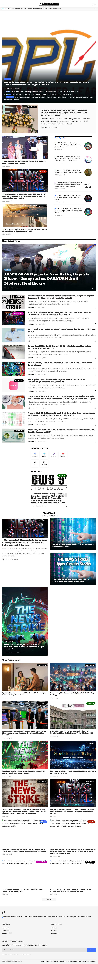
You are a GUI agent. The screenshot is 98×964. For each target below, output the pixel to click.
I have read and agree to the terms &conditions (17, 954)
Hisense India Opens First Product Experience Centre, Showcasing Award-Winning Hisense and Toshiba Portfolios (24, 733)
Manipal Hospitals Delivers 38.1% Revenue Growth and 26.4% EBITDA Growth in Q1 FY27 (42, 94)
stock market (18, 347)
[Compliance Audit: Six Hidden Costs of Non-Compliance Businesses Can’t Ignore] (88, 198)
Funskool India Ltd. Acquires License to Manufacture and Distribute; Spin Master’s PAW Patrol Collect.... (68, 184)
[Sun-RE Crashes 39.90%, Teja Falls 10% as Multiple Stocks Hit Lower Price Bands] (88, 212)
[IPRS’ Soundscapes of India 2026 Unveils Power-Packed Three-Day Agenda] (25, 873)
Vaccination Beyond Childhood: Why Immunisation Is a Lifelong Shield (61, 330)
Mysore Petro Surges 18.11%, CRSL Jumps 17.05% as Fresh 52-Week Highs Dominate (24, 646)
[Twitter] (44, 455)
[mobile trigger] (3, 4)
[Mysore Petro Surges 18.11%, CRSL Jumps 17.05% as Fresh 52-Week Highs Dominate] (25, 621)
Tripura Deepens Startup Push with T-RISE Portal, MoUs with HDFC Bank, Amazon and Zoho (70, 890)
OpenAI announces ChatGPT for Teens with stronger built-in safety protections (24, 694)
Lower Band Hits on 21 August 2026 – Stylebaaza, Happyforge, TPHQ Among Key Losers (60, 347)
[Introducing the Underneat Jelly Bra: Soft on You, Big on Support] (73, 677)
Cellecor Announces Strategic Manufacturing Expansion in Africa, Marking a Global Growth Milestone (36, 8)
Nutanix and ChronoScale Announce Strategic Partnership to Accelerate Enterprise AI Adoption (24, 542)
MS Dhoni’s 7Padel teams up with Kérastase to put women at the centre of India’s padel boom (44, 92)
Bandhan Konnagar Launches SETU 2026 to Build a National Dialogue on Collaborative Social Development (64, 112)
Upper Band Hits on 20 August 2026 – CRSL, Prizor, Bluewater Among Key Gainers (70, 580)
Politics (42, 171)
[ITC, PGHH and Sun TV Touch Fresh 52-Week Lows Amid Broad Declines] (73, 534)
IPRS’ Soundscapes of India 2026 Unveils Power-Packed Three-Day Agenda (22, 890)
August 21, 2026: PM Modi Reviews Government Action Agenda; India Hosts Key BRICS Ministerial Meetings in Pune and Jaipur (61, 397)
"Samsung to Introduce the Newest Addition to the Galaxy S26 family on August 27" (61, 431)
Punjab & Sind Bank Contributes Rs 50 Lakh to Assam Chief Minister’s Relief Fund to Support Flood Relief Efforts (72, 811)
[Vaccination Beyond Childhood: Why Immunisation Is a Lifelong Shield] (13, 335)
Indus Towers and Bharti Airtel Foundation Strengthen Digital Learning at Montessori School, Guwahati (61, 297)
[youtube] (63, 455)
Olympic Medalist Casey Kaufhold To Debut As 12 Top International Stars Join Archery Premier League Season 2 (46, 83)
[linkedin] (35, 463)
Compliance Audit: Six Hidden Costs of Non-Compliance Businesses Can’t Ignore (68, 197)
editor (9, 88)
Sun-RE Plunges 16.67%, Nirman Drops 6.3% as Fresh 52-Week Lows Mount (60, 364)
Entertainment (18, 313)
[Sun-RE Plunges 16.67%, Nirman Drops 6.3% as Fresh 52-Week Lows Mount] (13, 369)
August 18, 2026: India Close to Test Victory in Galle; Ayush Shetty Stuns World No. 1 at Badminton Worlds (24, 850)
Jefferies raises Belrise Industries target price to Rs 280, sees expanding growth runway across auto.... (68, 145)
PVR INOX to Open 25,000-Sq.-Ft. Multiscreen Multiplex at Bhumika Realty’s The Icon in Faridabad (59, 313)
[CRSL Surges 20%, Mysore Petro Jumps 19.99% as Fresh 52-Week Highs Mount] (73, 755)
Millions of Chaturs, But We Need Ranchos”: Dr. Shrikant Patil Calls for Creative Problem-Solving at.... (67, 158)
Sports (8, 78)
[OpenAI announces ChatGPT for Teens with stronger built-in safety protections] (25, 677)
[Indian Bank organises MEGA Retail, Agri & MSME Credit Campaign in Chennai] (25, 147)
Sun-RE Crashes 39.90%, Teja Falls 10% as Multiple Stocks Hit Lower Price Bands (68, 211)
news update (32, 106)
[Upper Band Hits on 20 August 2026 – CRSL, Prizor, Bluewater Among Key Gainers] (73, 569)
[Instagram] (53, 455)
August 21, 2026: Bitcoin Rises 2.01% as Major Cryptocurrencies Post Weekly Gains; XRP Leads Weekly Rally (61, 414)
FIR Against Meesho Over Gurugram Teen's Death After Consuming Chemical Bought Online (56, 380)
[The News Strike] (49, 5)
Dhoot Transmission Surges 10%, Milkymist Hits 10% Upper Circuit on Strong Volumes (23, 772)
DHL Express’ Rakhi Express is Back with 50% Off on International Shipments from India (24, 230)
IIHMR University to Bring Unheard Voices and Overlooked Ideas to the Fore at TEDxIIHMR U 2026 (71, 732)
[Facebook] (35, 455)
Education (62, 475)
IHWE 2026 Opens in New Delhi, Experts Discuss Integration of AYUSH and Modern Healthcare (46, 279)
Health (8, 269)
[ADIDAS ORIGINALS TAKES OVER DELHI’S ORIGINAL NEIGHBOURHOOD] (88, 172)
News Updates (60, 138)
